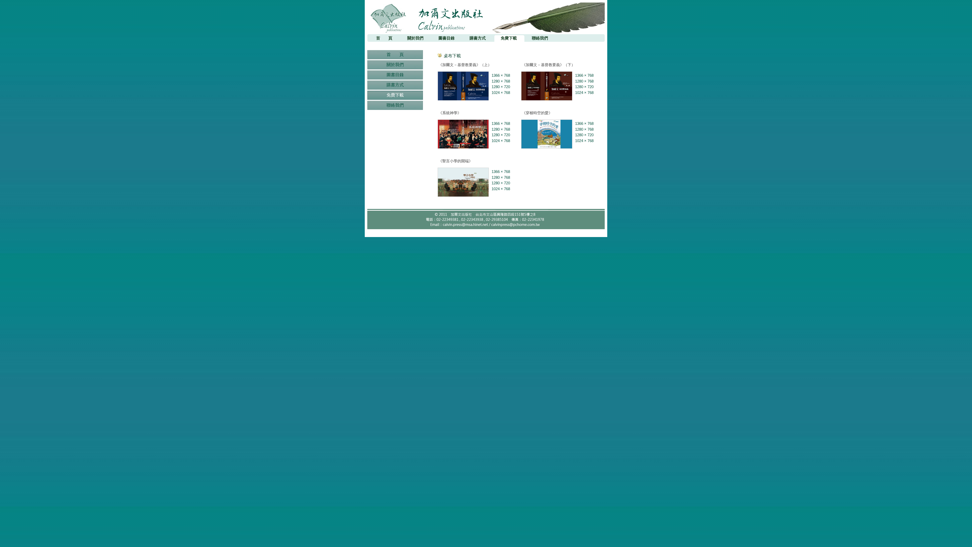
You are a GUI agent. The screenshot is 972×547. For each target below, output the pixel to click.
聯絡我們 (395, 105)
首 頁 (395, 54)
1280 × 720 (501, 87)
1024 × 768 (501, 92)
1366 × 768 (501, 75)
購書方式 (395, 85)
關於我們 (395, 64)
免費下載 (395, 95)
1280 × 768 (501, 81)
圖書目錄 (395, 74)
